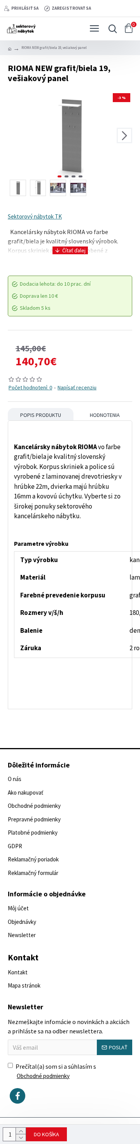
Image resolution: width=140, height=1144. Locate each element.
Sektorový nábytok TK (35, 216)
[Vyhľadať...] (111, 28)
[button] (15, 135)
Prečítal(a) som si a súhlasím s (56, 1071)
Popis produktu (40, 414)
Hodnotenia (105, 414)
